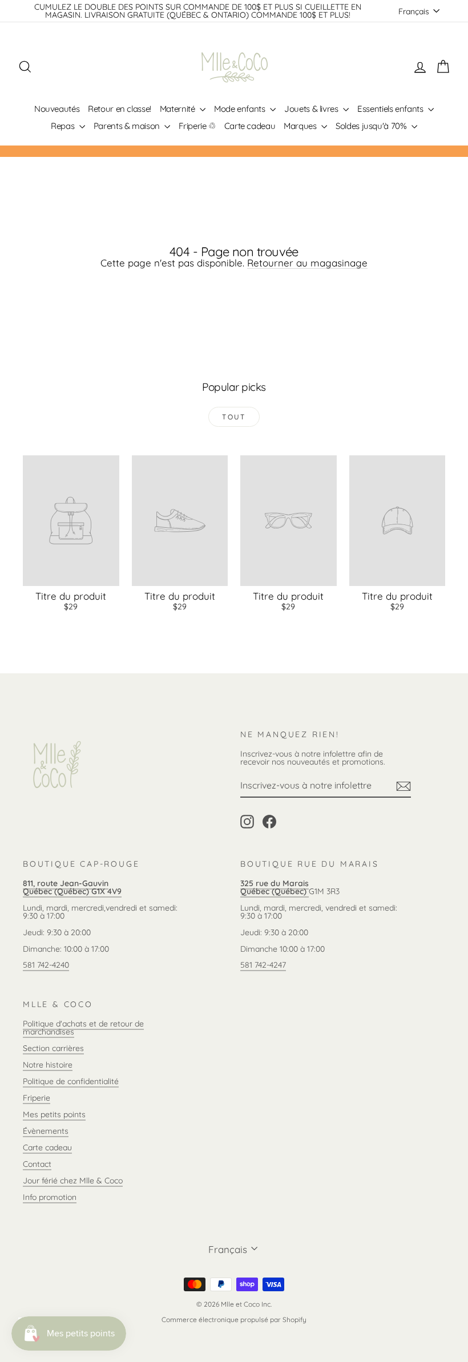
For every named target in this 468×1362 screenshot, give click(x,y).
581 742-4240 (46, 965)
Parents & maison (128, 125)
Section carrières (53, 1048)
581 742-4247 (263, 965)
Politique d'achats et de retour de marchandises (83, 1028)
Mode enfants (240, 108)
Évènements (45, 1131)
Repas (63, 125)
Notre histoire (47, 1065)
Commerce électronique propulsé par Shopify (234, 1319)
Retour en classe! (119, 108)
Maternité (178, 108)
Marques (301, 125)
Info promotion (49, 1197)
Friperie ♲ (197, 125)
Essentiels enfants (391, 108)
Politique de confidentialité (71, 1081)
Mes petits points (54, 1114)
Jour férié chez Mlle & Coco (73, 1180)
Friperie (36, 1098)
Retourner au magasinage (307, 263)
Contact (37, 1164)
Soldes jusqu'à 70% (372, 125)
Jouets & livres (312, 108)
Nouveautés (56, 108)
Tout (234, 417)
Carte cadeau (250, 125)
